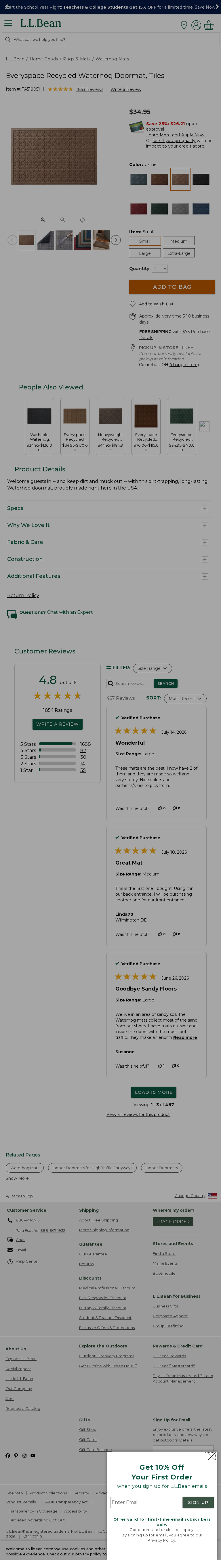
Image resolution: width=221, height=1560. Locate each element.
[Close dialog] (210, 1456)
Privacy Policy (161, 1540)
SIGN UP (198, 1502)
